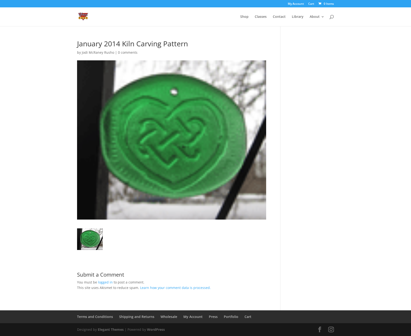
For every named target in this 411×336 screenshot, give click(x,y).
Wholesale (169, 316)
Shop (244, 17)
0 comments (127, 52)
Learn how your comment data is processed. (175, 287)
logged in (105, 282)
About (315, 17)
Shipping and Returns (136, 316)
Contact (279, 17)
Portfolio (231, 316)
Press (213, 316)
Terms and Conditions (95, 316)
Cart (311, 4)
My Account (296, 4)
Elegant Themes (111, 329)
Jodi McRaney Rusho (98, 52)
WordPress (156, 329)
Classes (261, 17)
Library (297, 17)
